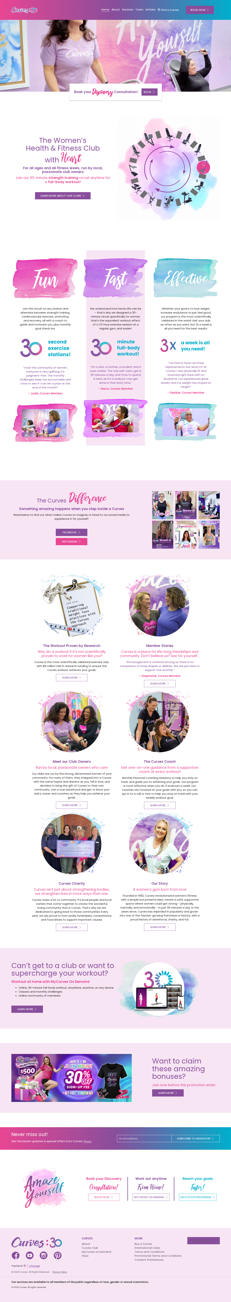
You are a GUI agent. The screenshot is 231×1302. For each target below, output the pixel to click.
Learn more (25, 1009)
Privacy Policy (60, 1271)
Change (34, 1266)
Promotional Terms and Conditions (158, 1256)
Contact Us (201, 1240)
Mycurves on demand (149, 1197)
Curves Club (90, 1248)
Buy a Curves (143, 1244)
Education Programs (196, 1197)
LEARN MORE (166, 1093)
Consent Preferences (149, 1260)
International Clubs (147, 1248)
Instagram (69, 541)
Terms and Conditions (149, 1252)
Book (147, 92)
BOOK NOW (198, 10)
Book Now (102, 1197)
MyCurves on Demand (96, 1252)
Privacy (87, 1141)
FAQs (85, 1256)
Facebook (70, 532)
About (86, 1244)
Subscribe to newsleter (193, 1138)
